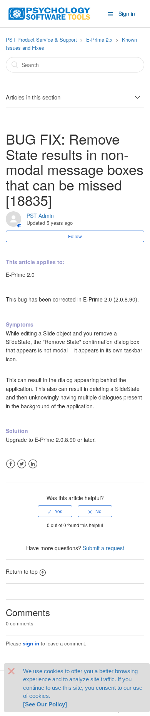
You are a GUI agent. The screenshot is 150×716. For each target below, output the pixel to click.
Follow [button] (75, 236)
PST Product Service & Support (41, 39)
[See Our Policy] (45, 704)
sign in (31, 643)
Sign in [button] (126, 13)
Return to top (22, 571)
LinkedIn (33, 464)
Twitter (22, 464)
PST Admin (40, 215)
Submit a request (103, 548)
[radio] (55, 511)
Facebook (10, 464)
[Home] (50, 13)
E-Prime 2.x (99, 39)
